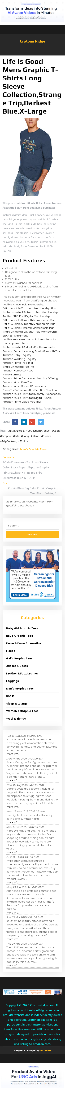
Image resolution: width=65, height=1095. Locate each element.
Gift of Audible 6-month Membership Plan (29, 324)
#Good (55, 430)
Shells (10, 696)
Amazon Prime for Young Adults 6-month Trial (31, 351)
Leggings (12, 681)
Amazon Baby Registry (17, 355)
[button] (32, 53)
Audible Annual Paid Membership (23, 304)
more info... (13, 754)
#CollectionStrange (38, 430)
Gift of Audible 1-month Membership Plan (28, 328)
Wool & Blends (16, 718)
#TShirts (23, 441)
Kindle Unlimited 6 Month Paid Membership (29, 347)
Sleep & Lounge (17, 703)
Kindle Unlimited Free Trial (18, 367)
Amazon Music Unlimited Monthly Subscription (32, 394)
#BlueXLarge (16, 430)
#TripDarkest (8, 441)
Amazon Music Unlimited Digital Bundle (27, 398)
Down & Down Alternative (23, 643)
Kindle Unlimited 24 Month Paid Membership (30, 312)
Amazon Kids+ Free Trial (17, 382)
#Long (25, 436)
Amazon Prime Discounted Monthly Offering (30, 378)
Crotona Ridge (32, 41)
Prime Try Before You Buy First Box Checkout (30, 390)
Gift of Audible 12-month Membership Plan (29, 308)
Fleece (10, 651)
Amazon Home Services (18, 370)
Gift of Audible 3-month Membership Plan (29, 320)
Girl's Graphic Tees (19, 658)
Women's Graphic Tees (22, 711)
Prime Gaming (12, 374)
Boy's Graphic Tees (19, 636)
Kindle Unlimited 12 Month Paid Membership (30, 331)
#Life (16, 436)
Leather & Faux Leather (22, 673)
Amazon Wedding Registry (19, 359)
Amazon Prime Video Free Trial (22, 401)
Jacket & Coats (17, 666)
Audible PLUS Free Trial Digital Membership (29, 339)
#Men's (35, 436)
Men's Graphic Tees (33, 449)
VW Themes (45, 1050)
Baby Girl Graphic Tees (22, 628)
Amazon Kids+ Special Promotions (24, 386)
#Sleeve (46, 436)
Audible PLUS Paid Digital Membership (26, 316)
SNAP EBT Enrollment (15, 335)
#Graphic (5, 436)
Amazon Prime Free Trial (18, 363)
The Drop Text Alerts (15, 343)
